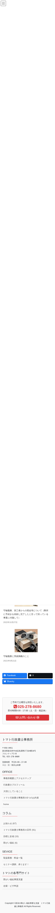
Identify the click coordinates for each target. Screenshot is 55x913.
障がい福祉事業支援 (13, 879)
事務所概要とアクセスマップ (17, 778)
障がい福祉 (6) (10, 843)
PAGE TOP (50, 883)
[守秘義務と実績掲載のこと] (26, 640)
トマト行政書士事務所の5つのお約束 (21, 797)
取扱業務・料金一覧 (13, 858)
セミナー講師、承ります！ (16, 864)
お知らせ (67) (9, 823)
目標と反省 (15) (11, 836)
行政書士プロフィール (14, 785)
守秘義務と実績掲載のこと (16, 656)
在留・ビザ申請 (10, 886)
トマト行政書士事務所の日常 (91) (19, 830)
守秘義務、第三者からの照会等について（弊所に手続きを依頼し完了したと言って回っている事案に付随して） (25, 614)
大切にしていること (13, 791)
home (6, 804)
